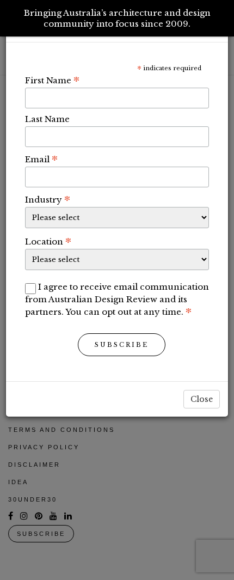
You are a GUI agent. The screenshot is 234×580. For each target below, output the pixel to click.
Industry (47, 199)
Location (48, 241)
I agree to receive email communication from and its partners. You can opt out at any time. (117, 299)
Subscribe (122, 345)
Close (201, 399)
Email (41, 159)
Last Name (47, 119)
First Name (52, 80)
